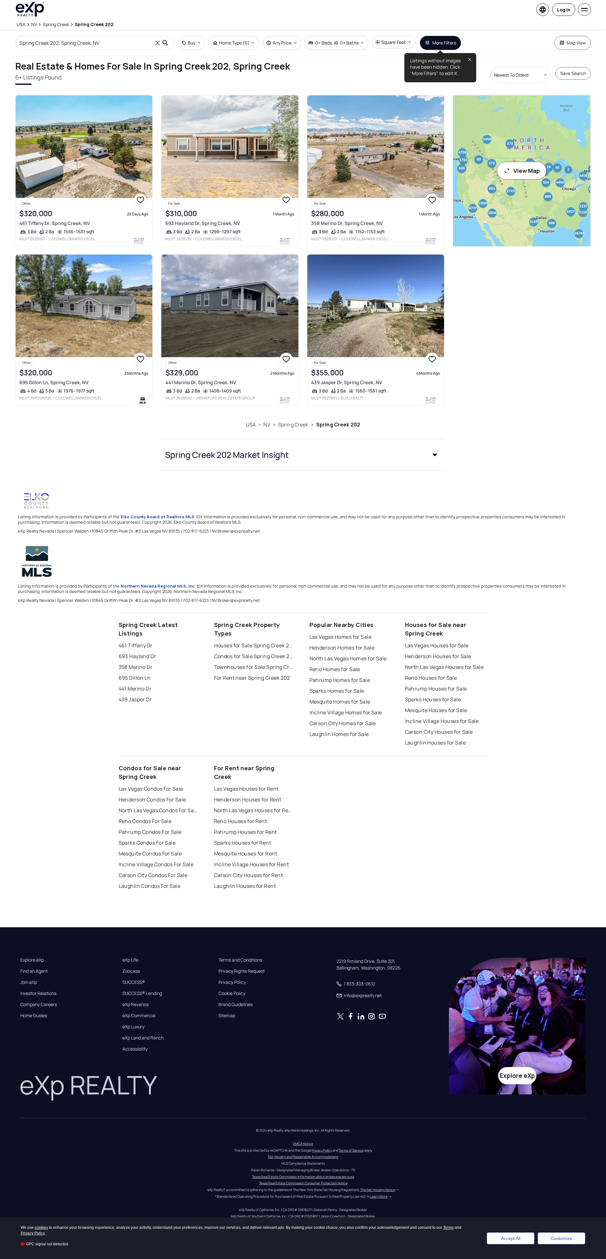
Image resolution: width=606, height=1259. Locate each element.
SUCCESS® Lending (142, 993)
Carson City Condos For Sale (153, 875)
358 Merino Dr (136, 667)
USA (251, 424)
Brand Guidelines (236, 1004)
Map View (576, 43)
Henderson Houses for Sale (438, 656)
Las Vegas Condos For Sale (151, 788)
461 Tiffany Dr (136, 645)
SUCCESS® (133, 982)
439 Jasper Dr (135, 699)
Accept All (510, 1238)
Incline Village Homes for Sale (346, 712)
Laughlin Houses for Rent (245, 885)
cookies (41, 1227)
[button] (303, 454)
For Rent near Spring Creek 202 (252, 677)
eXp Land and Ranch (143, 1038)
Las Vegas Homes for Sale (341, 636)
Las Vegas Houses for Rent (246, 788)
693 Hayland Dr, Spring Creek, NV (202, 223)
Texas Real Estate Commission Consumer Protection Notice (303, 1183)
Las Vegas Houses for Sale (437, 645)
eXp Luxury (133, 1026)
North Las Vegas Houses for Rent (254, 810)
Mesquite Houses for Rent (245, 853)
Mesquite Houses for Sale (436, 710)
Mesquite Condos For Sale (150, 853)
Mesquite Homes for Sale (340, 701)
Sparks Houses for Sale (433, 699)
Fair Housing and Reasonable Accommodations (303, 1156)
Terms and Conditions (240, 960)
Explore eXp (32, 960)
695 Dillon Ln (135, 677)
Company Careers (38, 1004)
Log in (563, 10)
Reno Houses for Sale (431, 677)
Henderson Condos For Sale (152, 799)
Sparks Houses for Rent (242, 842)
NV (266, 424)
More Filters (444, 43)
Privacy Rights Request (242, 971)
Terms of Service (351, 1150)
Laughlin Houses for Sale (435, 742)
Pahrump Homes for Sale (340, 680)
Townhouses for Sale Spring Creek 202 (254, 667)
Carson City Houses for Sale (439, 731)
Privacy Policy (232, 982)
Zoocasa (131, 971)
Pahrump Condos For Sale (150, 831)
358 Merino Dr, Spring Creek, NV (347, 223)
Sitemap (227, 1015)
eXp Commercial (139, 1015)
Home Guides (33, 1015)
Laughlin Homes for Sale (339, 734)
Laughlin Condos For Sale (150, 885)
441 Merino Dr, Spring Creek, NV (200, 382)
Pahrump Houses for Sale (436, 688)
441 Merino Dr (135, 688)
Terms (448, 1227)
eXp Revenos (135, 1004)
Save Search (573, 73)
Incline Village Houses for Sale (442, 721)
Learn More (378, 1196)
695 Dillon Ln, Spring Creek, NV (53, 382)
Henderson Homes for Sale (342, 647)
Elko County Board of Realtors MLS (157, 517)
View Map (526, 170)
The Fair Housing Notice (377, 1190)
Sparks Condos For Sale (147, 842)
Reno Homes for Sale (335, 669)
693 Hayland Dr (137, 656)
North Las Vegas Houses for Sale (444, 667)
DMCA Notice (303, 1143)
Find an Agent (34, 971)
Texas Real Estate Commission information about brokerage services (303, 1176)
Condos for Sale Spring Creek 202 (254, 656)
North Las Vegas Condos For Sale (158, 810)
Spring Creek (293, 424)
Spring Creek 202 (338, 424)
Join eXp (28, 982)
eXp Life (130, 960)
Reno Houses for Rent (240, 821)
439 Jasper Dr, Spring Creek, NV (346, 382)
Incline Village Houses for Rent (251, 864)
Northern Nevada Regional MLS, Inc (158, 586)
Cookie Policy (232, 993)
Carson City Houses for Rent (248, 875)
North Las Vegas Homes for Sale (348, 658)
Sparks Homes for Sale (337, 690)
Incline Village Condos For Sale (156, 864)
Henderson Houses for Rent (248, 799)
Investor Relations (38, 993)
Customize (561, 1238)
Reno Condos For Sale (145, 821)
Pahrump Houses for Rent (245, 831)
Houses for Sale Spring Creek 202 (254, 645)
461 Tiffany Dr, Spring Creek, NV (54, 223)
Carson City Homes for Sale (343, 723)
